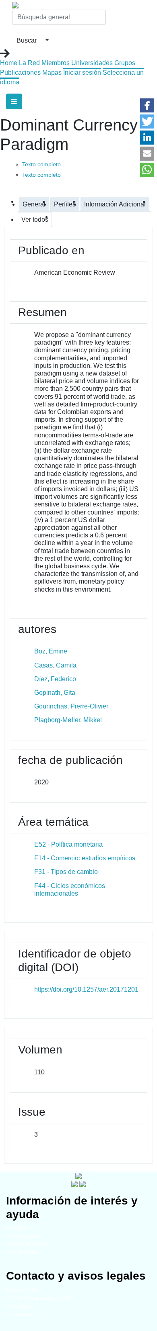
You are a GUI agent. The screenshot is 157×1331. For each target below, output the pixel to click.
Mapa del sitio (22, 1290)
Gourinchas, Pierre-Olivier (71, 706)
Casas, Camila (55, 665)
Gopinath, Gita (54, 692)
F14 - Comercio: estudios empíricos (84, 858)
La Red (29, 62)
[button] (147, 105)
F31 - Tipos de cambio (66, 871)
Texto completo (41, 164)
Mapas (52, 72)
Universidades (92, 62)
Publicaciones (20, 72)
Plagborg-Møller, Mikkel (68, 720)
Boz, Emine (50, 651)
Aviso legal (19, 1306)
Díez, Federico (55, 679)
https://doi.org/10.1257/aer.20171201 (86, 989)
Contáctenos (20, 1314)
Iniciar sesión (82, 72)
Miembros (55, 62)
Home (8, 62)
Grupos (124, 62)
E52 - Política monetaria (68, 844)
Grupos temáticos (27, 1244)
